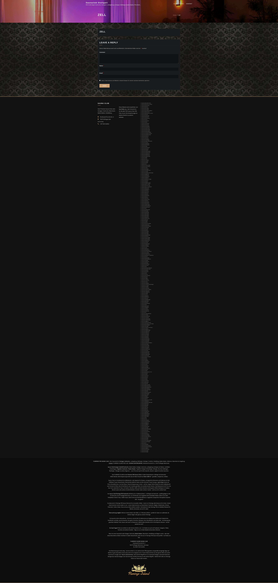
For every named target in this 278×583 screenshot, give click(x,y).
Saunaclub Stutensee (145, 148)
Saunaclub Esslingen (144, 450)
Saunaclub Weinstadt (145, 191)
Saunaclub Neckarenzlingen (146, 223)
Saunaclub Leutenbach (145, 288)
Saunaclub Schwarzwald (145, 128)
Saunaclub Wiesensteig (145, 199)
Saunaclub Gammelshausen (146, 322)
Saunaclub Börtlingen (145, 416)
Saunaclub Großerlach (145, 332)
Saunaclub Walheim (144, 180)
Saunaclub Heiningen (145, 344)
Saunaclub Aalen (144, 357)
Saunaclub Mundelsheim (145, 303)
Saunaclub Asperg (144, 379)
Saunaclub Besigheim (145, 397)
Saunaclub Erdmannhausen (146, 445)
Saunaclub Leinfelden (145, 283)
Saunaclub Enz (143, 442)
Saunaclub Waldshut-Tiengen (146, 179)
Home (174, 15)
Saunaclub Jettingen (144, 262)
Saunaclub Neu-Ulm (144, 228)
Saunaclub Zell (143, 208)
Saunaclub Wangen (144, 181)
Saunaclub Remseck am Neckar (146, 104)
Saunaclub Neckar (144, 222)
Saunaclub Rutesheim (145, 116)
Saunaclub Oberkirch (145, 236)
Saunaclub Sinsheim (144, 142)
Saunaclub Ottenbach (145, 246)
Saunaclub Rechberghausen (146, 259)
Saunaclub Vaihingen (145, 169)
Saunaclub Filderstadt (145, 311)
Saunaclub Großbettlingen (145, 330)
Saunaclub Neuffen (144, 229)
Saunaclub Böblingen (145, 412)
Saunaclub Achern (144, 359)
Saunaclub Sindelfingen (145, 139)
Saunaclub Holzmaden (145, 355)
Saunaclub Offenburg (145, 241)
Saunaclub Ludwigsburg (145, 291)
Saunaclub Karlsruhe (144, 265)
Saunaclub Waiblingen (145, 175)
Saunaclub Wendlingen (145, 195)
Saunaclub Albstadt (144, 369)
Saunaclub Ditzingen (144, 427)
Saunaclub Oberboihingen (145, 234)
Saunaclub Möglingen (145, 307)
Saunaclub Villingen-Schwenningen (147, 172)
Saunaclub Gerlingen (144, 326)
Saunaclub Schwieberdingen (146, 132)
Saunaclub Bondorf (144, 406)
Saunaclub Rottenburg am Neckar (147, 113)
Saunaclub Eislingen (144, 439)
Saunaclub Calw (144, 418)
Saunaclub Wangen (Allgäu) (146, 182)
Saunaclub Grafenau (144, 328)
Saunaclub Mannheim (145, 297)
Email (101, 73)
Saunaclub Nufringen (145, 232)
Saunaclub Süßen (144, 157)
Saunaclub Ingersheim (145, 261)
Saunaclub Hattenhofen (145, 338)
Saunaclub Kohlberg (144, 270)
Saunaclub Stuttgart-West (145, 156)
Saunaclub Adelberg (144, 360)
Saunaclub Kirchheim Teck (145, 269)
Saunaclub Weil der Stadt (145, 185)
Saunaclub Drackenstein (145, 431)
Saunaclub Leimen (144, 281)
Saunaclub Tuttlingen (145, 160)
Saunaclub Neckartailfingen (146, 226)
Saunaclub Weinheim (145, 190)
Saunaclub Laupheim (145, 279)
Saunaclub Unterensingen (145, 165)
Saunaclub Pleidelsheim (145, 250)
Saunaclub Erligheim (144, 448)
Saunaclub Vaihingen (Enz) (145, 170)
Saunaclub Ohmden (144, 242)
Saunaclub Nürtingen (145, 233)
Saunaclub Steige (144, 146)
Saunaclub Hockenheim (145, 351)
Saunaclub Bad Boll (144, 383)
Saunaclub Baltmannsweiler (146, 392)
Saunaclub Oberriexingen (145, 237)
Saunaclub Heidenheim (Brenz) (146, 342)
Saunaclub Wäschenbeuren (146, 205)
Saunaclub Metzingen (145, 300)
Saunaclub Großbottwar (145, 331)
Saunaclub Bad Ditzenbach (146, 385)
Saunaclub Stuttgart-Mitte (145, 151)
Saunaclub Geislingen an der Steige (147, 323)
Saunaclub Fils (143, 312)
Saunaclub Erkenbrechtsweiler (146, 446)
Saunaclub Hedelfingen (145, 340)
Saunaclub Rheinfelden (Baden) (146, 110)
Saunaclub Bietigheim (145, 401)
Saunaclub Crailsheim (145, 420)
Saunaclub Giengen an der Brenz (147, 327)
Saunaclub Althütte (144, 376)
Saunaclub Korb (144, 272)
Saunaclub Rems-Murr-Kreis (146, 103)
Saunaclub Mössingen (145, 214)
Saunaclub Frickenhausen (145, 318)
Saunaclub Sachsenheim (145, 118)
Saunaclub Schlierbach (145, 123)
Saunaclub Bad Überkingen (146, 389)
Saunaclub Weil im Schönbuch (146, 186)
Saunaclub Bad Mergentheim (146, 387)
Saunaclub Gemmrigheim (145, 324)
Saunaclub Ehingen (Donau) (146, 436)
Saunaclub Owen (144, 247)
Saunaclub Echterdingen (145, 435)
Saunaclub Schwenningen (145, 129)
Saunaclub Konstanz (144, 271)
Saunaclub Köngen (144, 278)
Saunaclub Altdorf (144, 374)
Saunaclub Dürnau (144, 432)
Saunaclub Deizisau (144, 425)
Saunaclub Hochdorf (144, 350)
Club (175, 3)
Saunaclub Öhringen (144, 210)
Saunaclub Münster (144, 219)
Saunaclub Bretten (144, 408)
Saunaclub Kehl (144, 266)
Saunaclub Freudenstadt (145, 316)
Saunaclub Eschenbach (145, 449)
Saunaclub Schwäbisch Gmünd (146, 133)
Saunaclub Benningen (145, 394)
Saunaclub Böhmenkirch (145, 413)
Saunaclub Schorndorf (145, 124)
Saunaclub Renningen (145, 108)
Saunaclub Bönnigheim (145, 415)
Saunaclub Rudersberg (145, 115)
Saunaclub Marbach (144, 298)
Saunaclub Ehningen (144, 437)
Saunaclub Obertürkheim (145, 240)
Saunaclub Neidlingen (145, 227)
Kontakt (189, 3)
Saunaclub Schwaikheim (145, 127)
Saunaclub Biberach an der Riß (146, 399)
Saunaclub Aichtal (144, 364)
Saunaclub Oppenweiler (145, 243)
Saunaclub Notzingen (145, 231)
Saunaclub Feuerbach (145, 309)
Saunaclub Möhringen (145, 213)
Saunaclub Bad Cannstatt (145, 384)
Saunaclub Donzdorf (144, 430)
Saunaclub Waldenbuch (145, 176)
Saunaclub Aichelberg (145, 362)
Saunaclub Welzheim (145, 194)
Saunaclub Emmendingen (145, 441)
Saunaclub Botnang (144, 407)
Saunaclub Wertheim (145, 198)
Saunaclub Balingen (144, 390)
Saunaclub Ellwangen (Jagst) (146, 440)
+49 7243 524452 (104, 124)
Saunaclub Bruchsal (144, 409)
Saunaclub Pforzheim (145, 248)
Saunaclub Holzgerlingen (145, 354)
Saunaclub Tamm (144, 158)
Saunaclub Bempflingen (145, 393)
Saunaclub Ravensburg (145, 257)
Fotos (182, 3)
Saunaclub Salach (144, 119)
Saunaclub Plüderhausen (145, 253)
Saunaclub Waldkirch (145, 177)
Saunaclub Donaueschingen (146, 428)
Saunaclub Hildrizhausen (145, 349)
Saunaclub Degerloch (145, 422)
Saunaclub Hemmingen (145, 345)
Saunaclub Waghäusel (145, 174)
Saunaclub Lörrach (144, 294)
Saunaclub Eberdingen (145, 434)
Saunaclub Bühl (144, 417)
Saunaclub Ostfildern (145, 245)
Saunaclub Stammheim (145, 144)
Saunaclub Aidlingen (144, 366)
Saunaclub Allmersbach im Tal (146, 371)
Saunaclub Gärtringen (145, 335)
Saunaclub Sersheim (144, 137)
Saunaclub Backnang (144, 382)
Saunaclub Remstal (144, 106)
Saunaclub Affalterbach (145, 361)
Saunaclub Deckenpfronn (145, 421)
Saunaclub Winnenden (145, 201)
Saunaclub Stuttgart (97, 3)
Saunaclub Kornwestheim (145, 275)
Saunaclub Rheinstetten (145, 111)
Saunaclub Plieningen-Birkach (146, 251)
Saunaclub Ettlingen (144, 451)
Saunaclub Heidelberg (145, 341)
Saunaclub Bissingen (144, 404)
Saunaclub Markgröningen (145, 299)
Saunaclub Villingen (144, 171)
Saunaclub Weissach (144, 193)
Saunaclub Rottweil (144, 114)
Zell (179, 15)
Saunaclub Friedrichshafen (146, 319)
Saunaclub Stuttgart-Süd (145, 155)
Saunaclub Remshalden (145, 105)
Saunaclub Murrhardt (145, 305)
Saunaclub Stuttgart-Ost (145, 153)
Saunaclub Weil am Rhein (145, 184)
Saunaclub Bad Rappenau (145, 388)
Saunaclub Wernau (144, 196)
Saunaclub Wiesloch (144, 200)
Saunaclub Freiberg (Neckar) (146, 313)
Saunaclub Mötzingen (145, 215)
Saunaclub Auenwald (145, 380)
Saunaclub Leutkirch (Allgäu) (146, 289)
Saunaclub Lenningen (145, 285)
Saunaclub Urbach (144, 167)
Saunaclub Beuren (144, 398)
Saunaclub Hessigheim (145, 347)
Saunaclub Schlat (144, 122)
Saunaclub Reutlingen (145, 109)
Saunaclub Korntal (144, 274)
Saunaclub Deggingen (145, 423)
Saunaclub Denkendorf (145, 426)
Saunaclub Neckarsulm (145, 224)
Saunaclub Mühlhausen (145, 218)
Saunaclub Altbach (144, 373)
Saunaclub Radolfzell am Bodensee (147, 255)
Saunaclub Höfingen (144, 260)
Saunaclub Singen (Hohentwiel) (146, 141)
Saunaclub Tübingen (144, 161)
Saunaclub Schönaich (145, 136)
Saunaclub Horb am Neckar (146, 356)
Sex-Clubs (121, 109)
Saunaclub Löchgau (144, 293)
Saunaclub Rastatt (144, 256)
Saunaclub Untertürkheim (145, 166)
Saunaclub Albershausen (145, 368)
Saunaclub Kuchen (144, 276)
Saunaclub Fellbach (144, 308)
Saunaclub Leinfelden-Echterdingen (147, 284)
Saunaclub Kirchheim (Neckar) (146, 267)
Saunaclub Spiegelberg (145, 143)
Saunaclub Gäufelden (145, 336)
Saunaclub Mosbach (144, 302)
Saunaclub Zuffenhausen (145, 209)
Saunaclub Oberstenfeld (145, 238)
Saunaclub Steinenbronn (145, 147)
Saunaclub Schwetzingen (145, 130)
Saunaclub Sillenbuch (145, 138)
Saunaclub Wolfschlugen (145, 204)
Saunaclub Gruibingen (145, 333)
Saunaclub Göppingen (145, 337)
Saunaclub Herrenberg (145, 346)
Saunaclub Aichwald (144, 365)
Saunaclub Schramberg (145, 125)
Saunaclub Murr (144, 304)
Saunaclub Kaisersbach (145, 264)
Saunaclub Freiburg (144, 314)
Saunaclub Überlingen (145, 212)
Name (101, 66)
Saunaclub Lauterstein (145, 280)
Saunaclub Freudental (145, 317)
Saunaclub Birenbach (145, 403)
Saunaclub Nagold (144, 220)
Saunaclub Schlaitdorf (145, 120)
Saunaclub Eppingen (144, 444)
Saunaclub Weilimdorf (145, 187)
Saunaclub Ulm (144, 163)
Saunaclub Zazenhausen (145, 207)
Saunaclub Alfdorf (144, 370)
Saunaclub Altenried (144, 375)
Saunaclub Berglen (144, 395)
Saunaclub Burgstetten (145, 411)
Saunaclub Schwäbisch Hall (146, 134)
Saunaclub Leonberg (144, 286)
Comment (102, 52)
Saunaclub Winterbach (145, 203)
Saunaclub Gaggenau (145, 321)
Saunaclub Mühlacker (145, 217)
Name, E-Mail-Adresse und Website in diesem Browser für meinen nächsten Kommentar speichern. (125, 80)
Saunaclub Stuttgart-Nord (145, 152)
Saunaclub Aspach (144, 378)
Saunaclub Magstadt (144, 295)
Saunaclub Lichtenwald (145, 290)
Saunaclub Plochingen (145, 252)
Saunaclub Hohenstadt (145, 352)
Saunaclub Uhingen (144, 162)
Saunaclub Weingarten (145, 189)
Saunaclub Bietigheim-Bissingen (146, 402)
